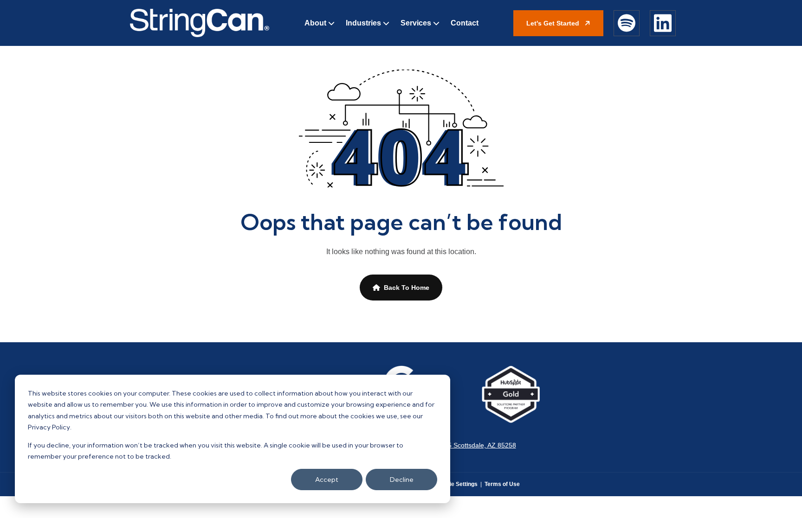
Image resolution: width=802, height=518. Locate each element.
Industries (363, 23)
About (315, 23)
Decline (402, 479)
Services (416, 23)
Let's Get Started (553, 23)
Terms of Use (502, 484)
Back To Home (406, 287)
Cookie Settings (457, 484)
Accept (326, 479)
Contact (465, 23)
